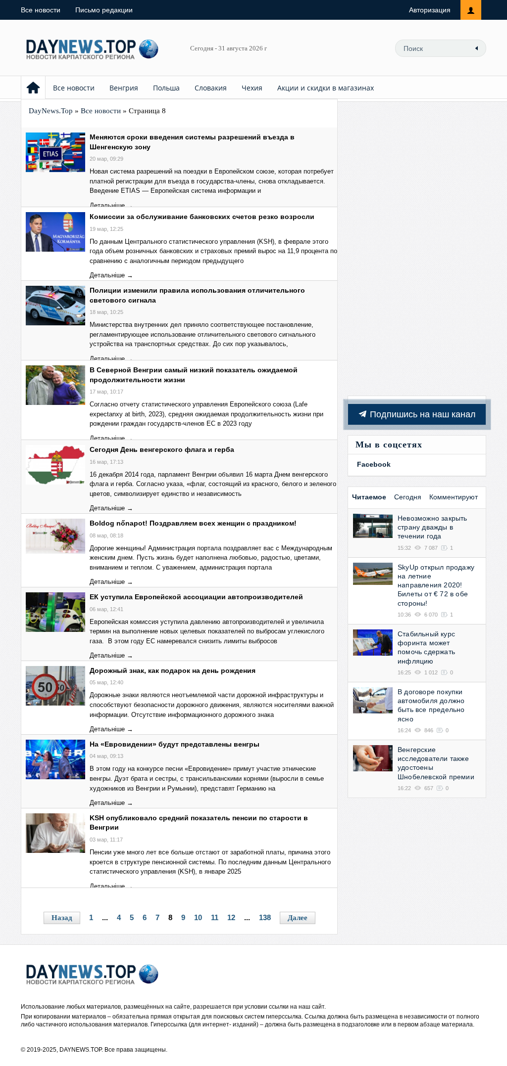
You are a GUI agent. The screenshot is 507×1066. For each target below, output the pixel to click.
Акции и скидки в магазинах (325, 87)
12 (231, 917)
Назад (61, 918)
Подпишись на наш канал (421, 414)
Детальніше (107, 205)
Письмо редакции (104, 10)
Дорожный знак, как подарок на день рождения (172, 670)
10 (198, 917)
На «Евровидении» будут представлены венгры (174, 744)
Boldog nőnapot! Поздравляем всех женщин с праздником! (193, 523)
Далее (297, 918)
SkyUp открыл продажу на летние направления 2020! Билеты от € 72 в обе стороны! (436, 585)
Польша (166, 87)
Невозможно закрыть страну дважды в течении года (432, 527)
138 (265, 917)
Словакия (211, 87)
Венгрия (123, 87)
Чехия (252, 87)
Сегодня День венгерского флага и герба (162, 449)
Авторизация (430, 10)
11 (214, 917)
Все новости (40, 10)
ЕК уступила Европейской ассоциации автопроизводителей (196, 597)
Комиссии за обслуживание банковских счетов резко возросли (202, 217)
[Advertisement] (417, 247)
